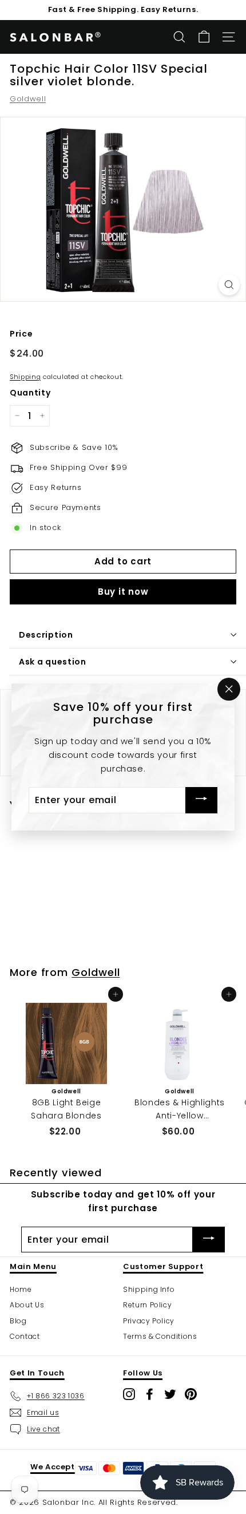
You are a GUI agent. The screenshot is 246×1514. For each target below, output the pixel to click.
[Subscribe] (201, 800)
